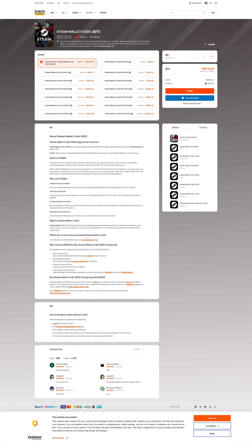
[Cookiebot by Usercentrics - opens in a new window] (34, 438)
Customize (211, 426)
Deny (212, 433)
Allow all (212, 418)
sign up (128, 282)
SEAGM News (127, 272)
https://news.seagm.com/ (60, 293)
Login (55, 323)
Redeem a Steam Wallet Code (68, 326)
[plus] (211, 56)
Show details (58, 438)
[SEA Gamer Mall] (40, 12)
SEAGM (90, 256)
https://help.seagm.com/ (79, 287)
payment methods (79, 261)
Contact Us (130, 284)
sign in (95, 282)
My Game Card (88, 240)
